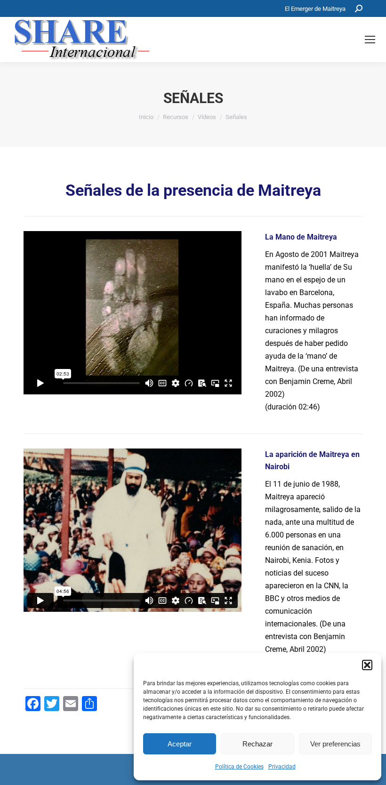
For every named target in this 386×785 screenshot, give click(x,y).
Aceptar (180, 744)
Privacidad (282, 766)
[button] (367, 665)
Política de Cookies (239, 766)
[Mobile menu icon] (370, 39)
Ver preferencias (335, 744)
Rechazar (257, 744)
